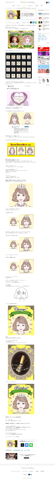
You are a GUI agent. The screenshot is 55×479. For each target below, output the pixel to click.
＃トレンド (18, 5)
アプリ (25, 450)
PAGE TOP (27, 464)
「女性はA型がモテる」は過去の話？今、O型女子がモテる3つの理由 (46, 26)
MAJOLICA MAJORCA (17, 450)
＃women (36, 5)
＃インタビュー (30, 5)
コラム (43, 16)
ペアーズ (46, 38)
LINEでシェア (36, 22)
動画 (38, 39)
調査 (42, 38)
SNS (22, 450)
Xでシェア (31, 22)
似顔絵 (28, 450)
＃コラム (24, 5)
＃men (42, 5)
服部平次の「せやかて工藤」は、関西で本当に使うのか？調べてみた (46, 29)
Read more (23, 22)
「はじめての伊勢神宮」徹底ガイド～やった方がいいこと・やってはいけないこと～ (46, 22)
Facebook (39, 38)
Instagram (43, 35)
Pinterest (39, 35)
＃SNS (13, 5)
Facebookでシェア (33, 22)
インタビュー (42, 39)
